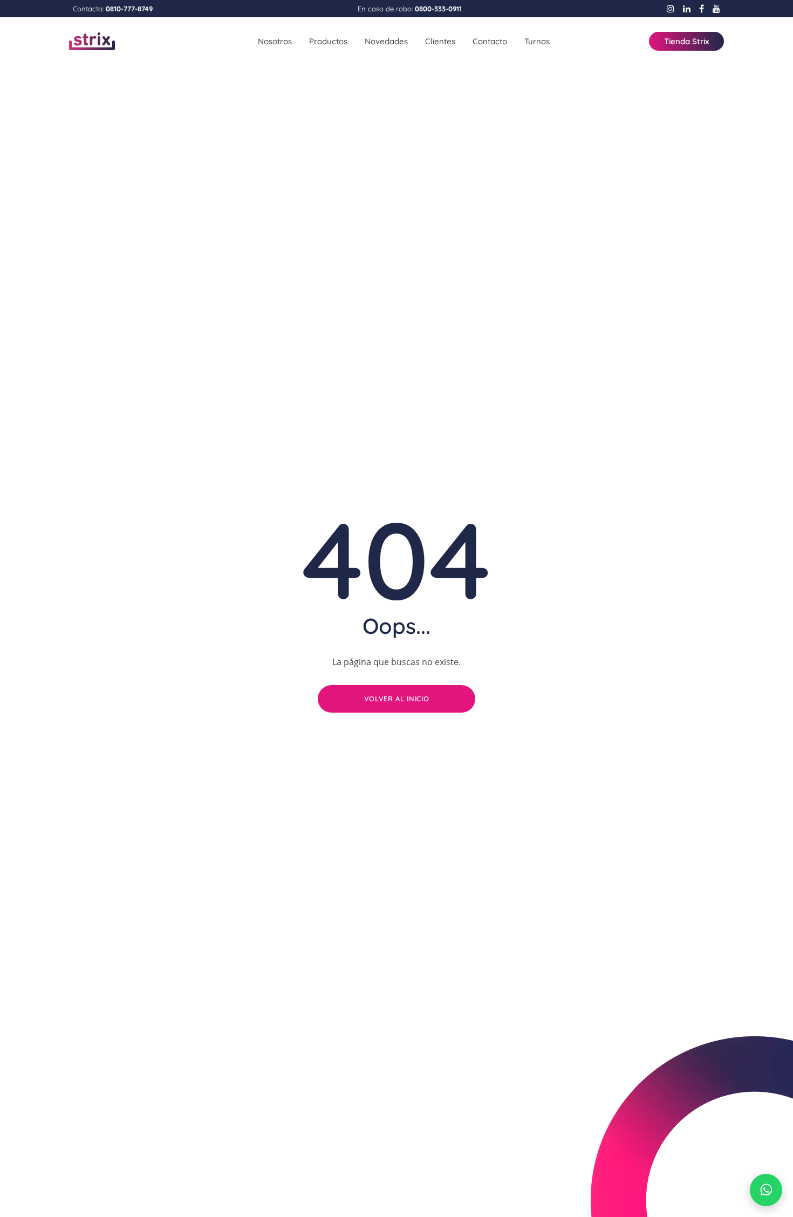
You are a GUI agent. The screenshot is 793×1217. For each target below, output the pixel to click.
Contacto (490, 41)
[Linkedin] (687, 8)
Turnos (537, 41)
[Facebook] (701, 8)
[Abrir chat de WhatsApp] (766, 1190)
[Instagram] (670, 8)
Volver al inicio (396, 698)
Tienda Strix (686, 41)
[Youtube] (716, 8)
